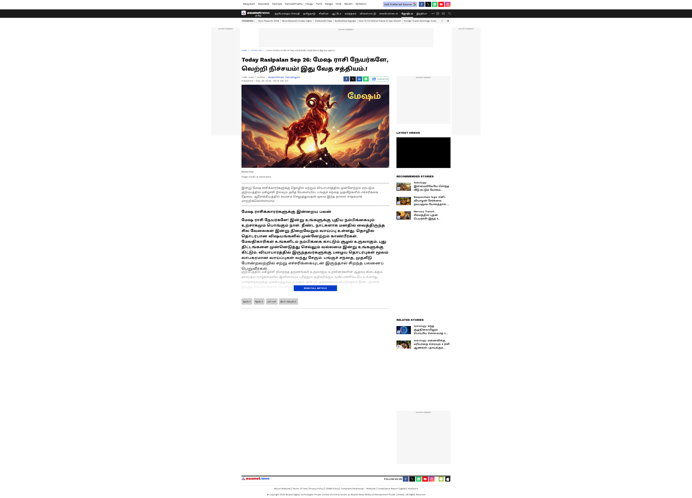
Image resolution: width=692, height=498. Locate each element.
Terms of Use (299, 488)
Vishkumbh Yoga (323, 21)
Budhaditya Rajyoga (345, 21)
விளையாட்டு (368, 13)
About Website (282, 488)
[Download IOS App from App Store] (448, 479)
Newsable (263, 4)
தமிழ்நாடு (309, 13)
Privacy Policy (316, 488)
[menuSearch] (449, 13)
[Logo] (256, 13)
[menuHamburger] (443, 13)
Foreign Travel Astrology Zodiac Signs (424, 21)
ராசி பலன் (271, 301)
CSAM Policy (332, 488)
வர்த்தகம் (350, 13)
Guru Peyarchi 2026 (268, 21)
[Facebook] (422, 4)
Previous (442, 21)
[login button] (438, 13)
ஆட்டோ (336, 13)
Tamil (319, 4)
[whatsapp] (435, 4)
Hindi (338, 4)
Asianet (255, 478)
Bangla (329, 4)
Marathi (348, 4)
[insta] (448, 4)
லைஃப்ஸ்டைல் (388, 13)
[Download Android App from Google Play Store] (441, 479)
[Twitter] (428, 4)
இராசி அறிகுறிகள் (288, 301)
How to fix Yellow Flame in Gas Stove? (380, 21)
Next (448, 21)
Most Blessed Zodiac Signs (297, 21)
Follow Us (383, 79)
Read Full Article (315, 288)
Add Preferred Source (398, 4)
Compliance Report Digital (391, 488)
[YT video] (441, 4)
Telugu (309, 4)
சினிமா (324, 13)
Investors (413, 488)
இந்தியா (421, 13)
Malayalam (249, 4)
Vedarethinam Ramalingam (284, 77)
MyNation (361, 4)
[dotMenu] (433, 13)
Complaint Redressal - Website (358, 488)
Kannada (277, 4)
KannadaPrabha (293, 4)
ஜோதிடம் (407, 13)
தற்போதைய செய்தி (287, 13)
